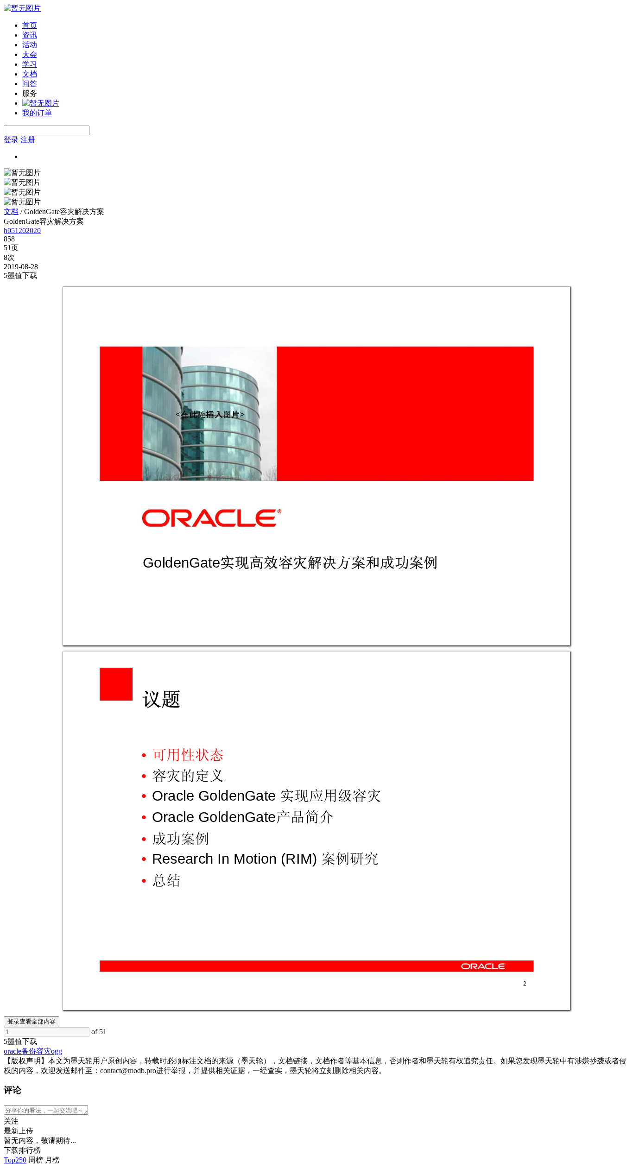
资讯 (29, 35)
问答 (29, 84)
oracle (12, 1051)
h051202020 (22, 230)
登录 (11, 140)
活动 (29, 45)
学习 (29, 64)
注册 (27, 140)
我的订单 (37, 113)
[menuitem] (325, 26)
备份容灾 (36, 1051)
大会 (29, 54)
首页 (29, 25)
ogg (56, 1051)
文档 (29, 74)
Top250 (15, 1160)
